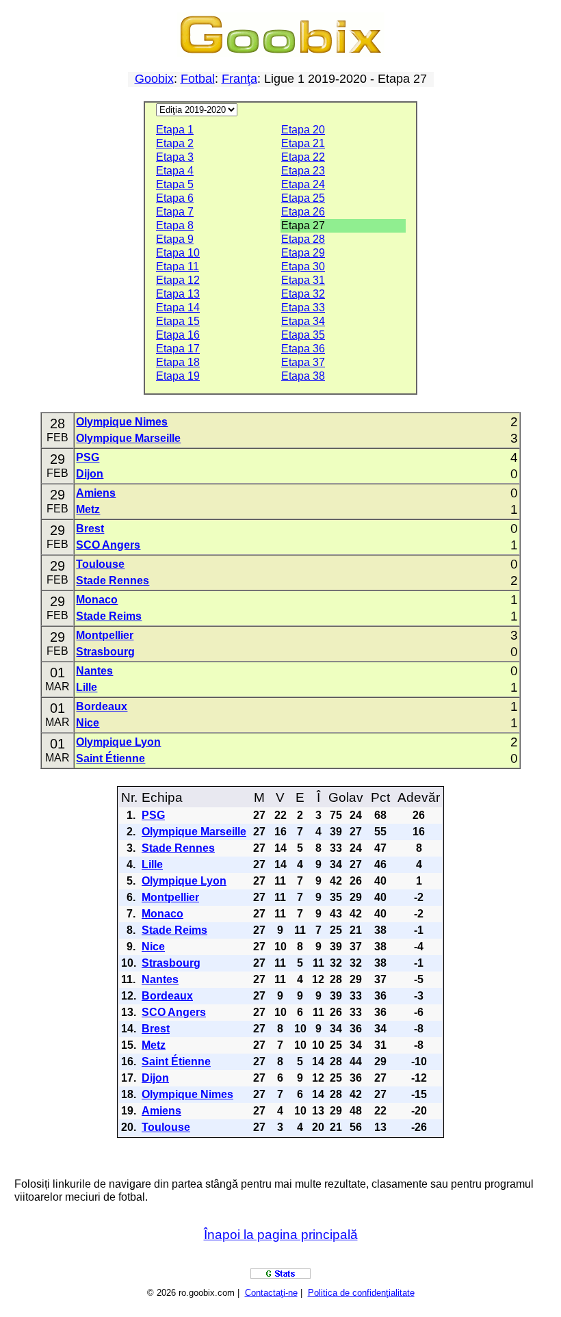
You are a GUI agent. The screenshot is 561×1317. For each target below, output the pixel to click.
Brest (90, 528)
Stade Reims (109, 616)
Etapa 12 (178, 280)
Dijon (89, 474)
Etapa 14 (178, 307)
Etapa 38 (303, 376)
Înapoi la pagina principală (281, 1234)
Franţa (239, 79)
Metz (88, 509)
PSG (87, 457)
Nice (87, 723)
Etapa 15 (178, 321)
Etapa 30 (303, 266)
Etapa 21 (303, 143)
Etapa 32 (303, 294)
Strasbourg (105, 651)
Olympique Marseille (128, 438)
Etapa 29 (303, 253)
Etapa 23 (303, 171)
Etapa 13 (178, 294)
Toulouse (100, 564)
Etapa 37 (303, 362)
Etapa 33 (303, 307)
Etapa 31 (303, 280)
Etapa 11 (177, 266)
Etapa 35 (303, 335)
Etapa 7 (175, 212)
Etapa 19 (178, 376)
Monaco (97, 599)
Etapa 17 (178, 348)
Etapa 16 (178, 335)
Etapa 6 (175, 198)
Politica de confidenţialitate (361, 1293)
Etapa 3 (175, 157)
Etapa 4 (175, 171)
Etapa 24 (303, 184)
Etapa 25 (303, 198)
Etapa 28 (303, 239)
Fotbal (198, 79)
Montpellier (104, 635)
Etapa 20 (303, 129)
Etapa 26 (303, 212)
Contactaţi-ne (271, 1293)
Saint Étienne (110, 758)
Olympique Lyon (118, 742)
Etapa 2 (175, 143)
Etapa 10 (178, 253)
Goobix (154, 79)
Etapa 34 (303, 321)
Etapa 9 (175, 239)
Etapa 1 (175, 129)
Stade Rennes (112, 580)
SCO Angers (108, 545)
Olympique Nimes (122, 422)
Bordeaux (101, 706)
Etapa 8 (175, 225)
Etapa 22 (303, 157)
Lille (86, 687)
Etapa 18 (178, 362)
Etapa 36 (303, 348)
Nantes (94, 671)
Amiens (96, 493)
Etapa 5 (175, 184)
